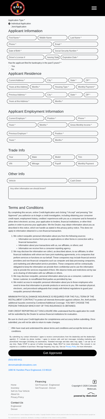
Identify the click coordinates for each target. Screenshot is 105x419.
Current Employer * (17, 118)
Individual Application (21, 23)
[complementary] (97, 411)
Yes (13, 66)
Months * (36, 87)
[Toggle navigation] (94, 8)
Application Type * (16, 20)
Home (13, 385)
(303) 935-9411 (15, 360)
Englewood (16, 406)
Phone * (12, 44)
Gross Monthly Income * (81, 125)
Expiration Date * (70, 57)
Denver (14, 409)
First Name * (14, 38)
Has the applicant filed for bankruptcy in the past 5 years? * (34, 63)
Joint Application (18, 27)
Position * (51, 118)
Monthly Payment (86, 163)
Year (11, 157)
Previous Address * (17, 95)
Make (34, 157)
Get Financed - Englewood (47, 385)
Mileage (35, 163)
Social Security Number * (66, 51)
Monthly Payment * (86, 87)
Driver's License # (17, 57)
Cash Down (75, 181)
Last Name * (75, 38)
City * (49, 80)
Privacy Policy (71, 347)
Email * (58, 44)
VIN (10, 163)
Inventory (15, 388)
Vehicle (12, 181)
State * (73, 80)
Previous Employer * (18, 133)
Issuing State (53, 57)
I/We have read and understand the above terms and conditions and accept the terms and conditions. (51, 329)
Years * (12, 125)
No (12, 69)
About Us (15, 394)
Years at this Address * (18, 88)
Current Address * (17, 80)
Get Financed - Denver (45, 388)
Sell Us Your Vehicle (20, 391)
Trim (80, 157)
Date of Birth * (15, 51)
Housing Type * (62, 87)
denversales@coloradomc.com (22, 365)
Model (58, 157)
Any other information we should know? (28, 188)
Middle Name (46, 38)
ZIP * (88, 80)
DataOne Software (51, 414)
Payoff (58, 163)
